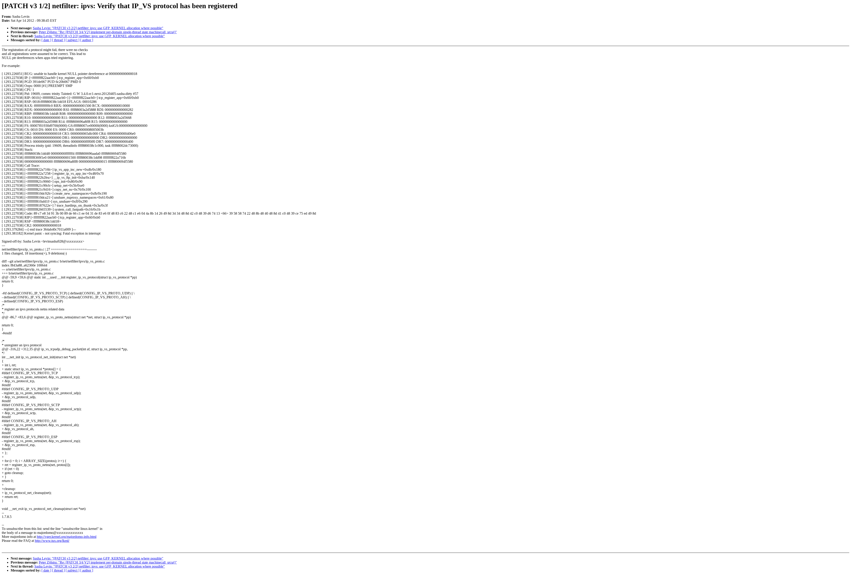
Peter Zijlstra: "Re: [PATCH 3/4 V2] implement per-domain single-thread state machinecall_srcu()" (108, 32)
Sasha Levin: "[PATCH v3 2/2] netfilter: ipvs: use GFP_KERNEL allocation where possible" (98, 28)
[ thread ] (58, 40)
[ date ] (46, 40)
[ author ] (86, 40)
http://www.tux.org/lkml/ (52, 541)
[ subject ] (72, 40)
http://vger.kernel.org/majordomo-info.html (66, 537)
